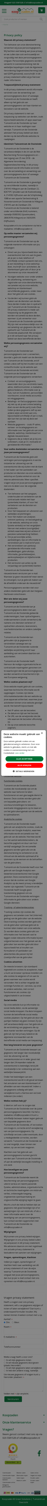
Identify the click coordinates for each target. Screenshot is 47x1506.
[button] (23, 771)
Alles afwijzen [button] (24, 765)
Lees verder (19, 753)
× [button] (42, 733)
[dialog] (23, 753)
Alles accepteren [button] (24, 759)
